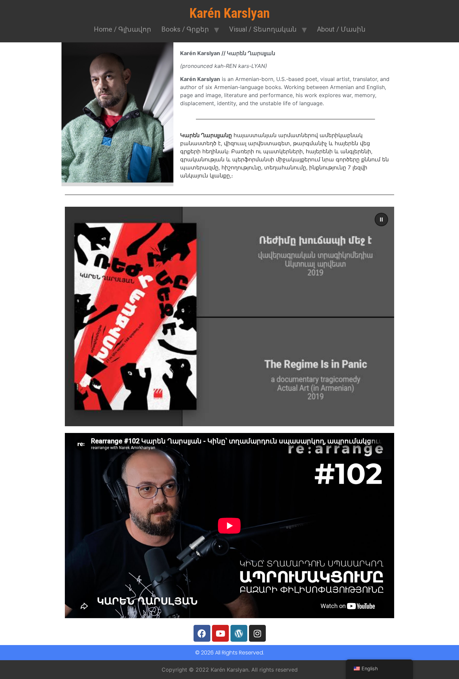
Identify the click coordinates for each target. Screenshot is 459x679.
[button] (229, 316)
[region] (229, 316)
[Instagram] (257, 633)
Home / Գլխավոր (122, 29)
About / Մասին (341, 29)
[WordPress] (239, 633)
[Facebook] (202, 633)
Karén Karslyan (230, 13)
